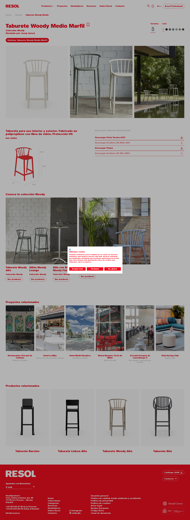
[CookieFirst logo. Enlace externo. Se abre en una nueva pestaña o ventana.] (70, 250)
